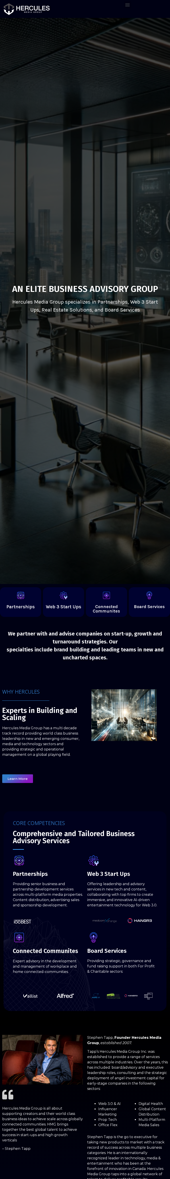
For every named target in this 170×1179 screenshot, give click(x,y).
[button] (127, 4)
